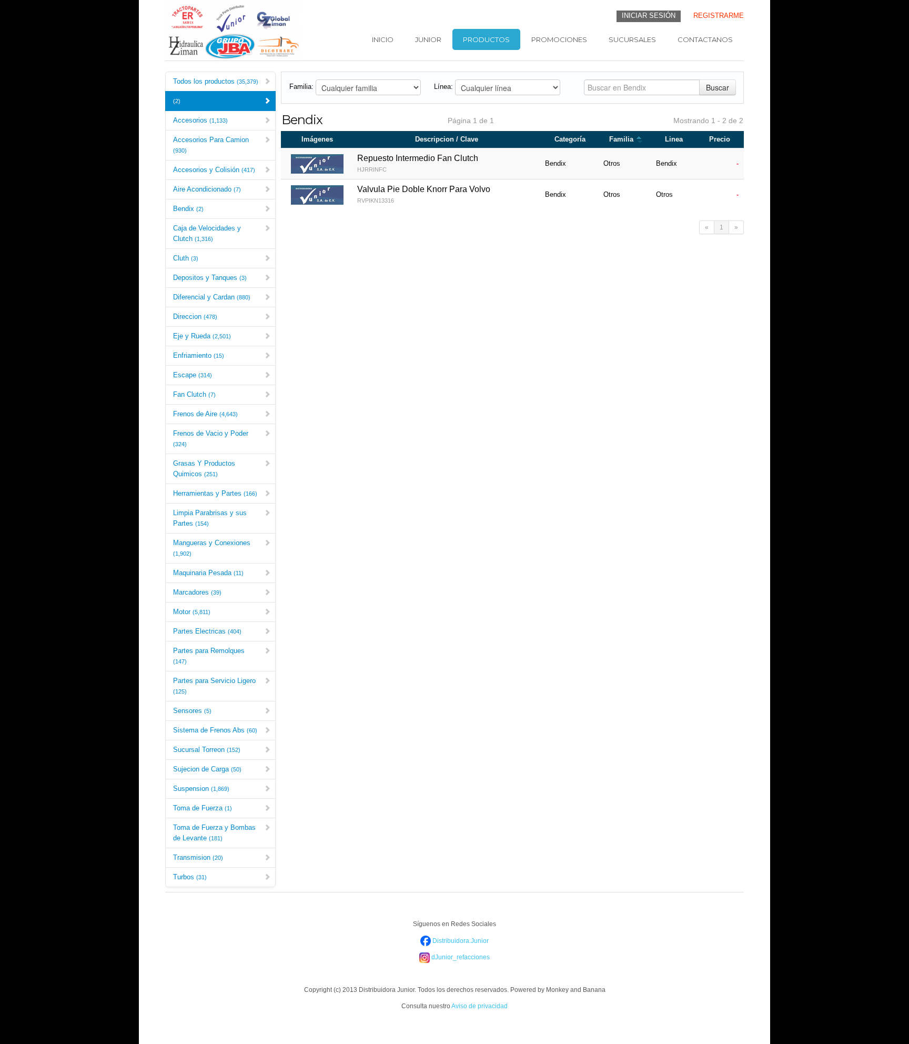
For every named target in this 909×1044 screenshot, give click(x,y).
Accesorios (200, 120)
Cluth (185, 258)
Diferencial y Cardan (211, 297)
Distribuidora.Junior (460, 941)
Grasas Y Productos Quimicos (204, 468)
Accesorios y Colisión (214, 170)
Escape (192, 375)
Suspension (201, 788)
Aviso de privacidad (479, 1006)
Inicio (382, 39)
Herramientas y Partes (215, 493)
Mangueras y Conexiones (211, 548)
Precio (719, 139)
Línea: (443, 87)
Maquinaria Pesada (208, 573)
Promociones (559, 39)
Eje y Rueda (202, 336)
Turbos (190, 877)
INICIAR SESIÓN (648, 15)
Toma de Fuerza (202, 808)
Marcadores (197, 592)
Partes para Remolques (209, 656)
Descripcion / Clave (446, 139)
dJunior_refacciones (460, 957)
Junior (428, 39)
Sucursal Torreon (206, 750)
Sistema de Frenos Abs (215, 730)
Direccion (195, 316)
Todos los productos (215, 81)
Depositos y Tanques (210, 278)
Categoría (569, 139)
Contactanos (705, 39)
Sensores (192, 711)
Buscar (717, 87)
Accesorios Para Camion (211, 145)
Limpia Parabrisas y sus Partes (210, 518)
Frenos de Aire (205, 414)
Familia (622, 139)
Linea (674, 139)
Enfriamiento (198, 355)
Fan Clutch (194, 394)
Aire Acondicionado (207, 189)
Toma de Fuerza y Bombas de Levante (214, 833)
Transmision (198, 857)
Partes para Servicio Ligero (214, 686)
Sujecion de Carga (207, 769)
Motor (191, 612)
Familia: (301, 87)
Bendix (188, 209)
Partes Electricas (207, 631)
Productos (486, 39)
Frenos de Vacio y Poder (210, 438)
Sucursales (632, 39)
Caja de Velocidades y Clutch (207, 233)
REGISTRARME (718, 15)
